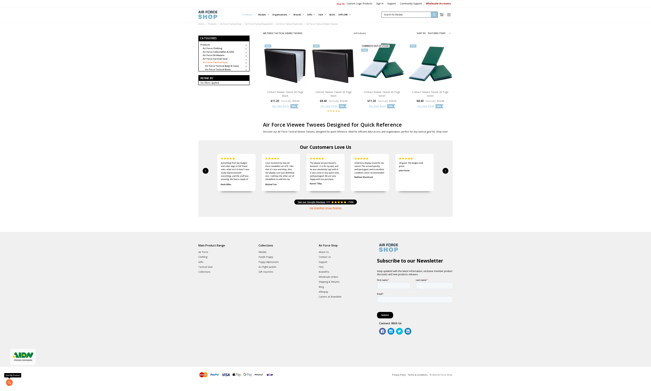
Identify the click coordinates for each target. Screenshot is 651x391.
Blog (321, 286)
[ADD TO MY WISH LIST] (301, 59)
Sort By (421, 33)
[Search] (434, 14)
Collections (204, 271)
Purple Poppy (266, 256)
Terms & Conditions (418, 374)
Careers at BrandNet (330, 296)
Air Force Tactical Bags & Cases (222, 65)
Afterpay (323, 291)
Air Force (203, 252)
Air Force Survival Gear (215, 58)
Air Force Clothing (212, 48)
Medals (262, 14)
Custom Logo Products (359, 3)
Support (391, 3)
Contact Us (325, 256)
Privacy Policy (399, 374)
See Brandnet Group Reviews (325, 208)
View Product (382, 80)
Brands (297, 14)
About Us (324, 252)
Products (247, 14)
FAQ (321, 266)
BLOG (332, 14)
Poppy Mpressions (269, 262)
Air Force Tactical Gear (215, 62)
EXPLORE (343, 14)
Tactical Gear (205, 266)
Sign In (379, 3)
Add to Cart (285, 80)
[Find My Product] (9, 382)
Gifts (310, 14)
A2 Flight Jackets (268, 266)
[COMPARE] (301, 54)
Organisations (280, 14)
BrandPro (324, 271)
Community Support (411, 3)
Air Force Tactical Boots (218, 69)
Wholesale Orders (328, 276)
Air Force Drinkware (213, 55)
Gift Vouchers (266, 271)
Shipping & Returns (329, 281)
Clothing (202, 256)
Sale (320, 14)
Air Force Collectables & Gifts (218, 51)
